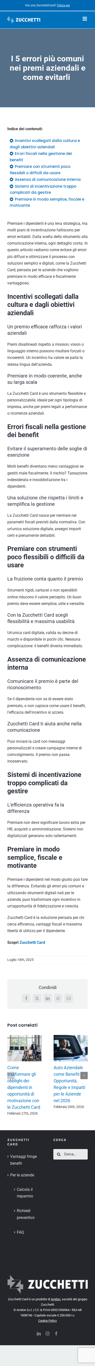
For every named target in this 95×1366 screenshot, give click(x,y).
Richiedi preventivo (26, 1214)
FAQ (20, 1232)
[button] (11, 1075)
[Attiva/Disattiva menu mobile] (85, 18)
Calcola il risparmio (25, 1192)
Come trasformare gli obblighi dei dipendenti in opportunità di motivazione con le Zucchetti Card (23, 1087)
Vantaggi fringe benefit (23, 1159)
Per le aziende (22, 1175)
